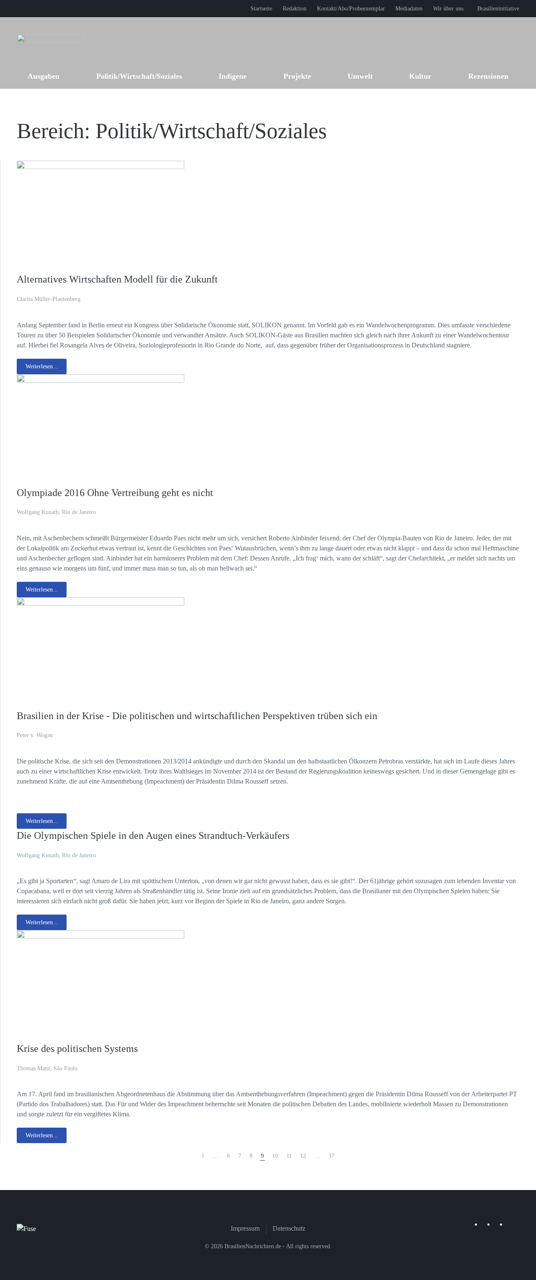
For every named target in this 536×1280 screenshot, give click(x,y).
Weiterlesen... (42, 366)
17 (332, 1156)
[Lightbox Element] (100, 216)
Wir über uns (448, 8)
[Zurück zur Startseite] (50, 40)
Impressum (245, 1228)
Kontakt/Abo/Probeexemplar (351, 8)
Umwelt (360, 76)
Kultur (420, 76)
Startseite (261, 8)
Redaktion (295, 8)
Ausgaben (43, 76)
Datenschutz (289, 1228)
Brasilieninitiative (498, 8)
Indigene (233, 76)
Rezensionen (488, 76)
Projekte (297, 76)
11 (289, 1156)
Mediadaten (409, 8)
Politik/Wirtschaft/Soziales (139, 76)
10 (275, 1156)
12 (303, 1156)
